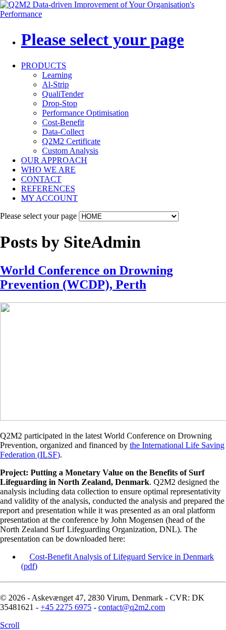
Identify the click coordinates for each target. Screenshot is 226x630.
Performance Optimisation (85, 112)
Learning (57, 74)
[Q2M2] (113, 13)
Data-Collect (63, 131)
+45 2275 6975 (65, 607)
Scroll (9, 625)
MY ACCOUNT (49, 198)
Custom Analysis (70, 150)
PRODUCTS (43, 65)
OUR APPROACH (54, 160)
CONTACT (41, 179)
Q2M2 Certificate (71, 141)
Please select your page (102, 39)
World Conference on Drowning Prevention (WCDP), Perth (86, 277)
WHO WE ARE (48, 169)
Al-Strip (55, 84)
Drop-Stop (59, 103)
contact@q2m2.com (131, 607)
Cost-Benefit (63, 122)
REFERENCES (48, 188)
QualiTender (63, 93)
